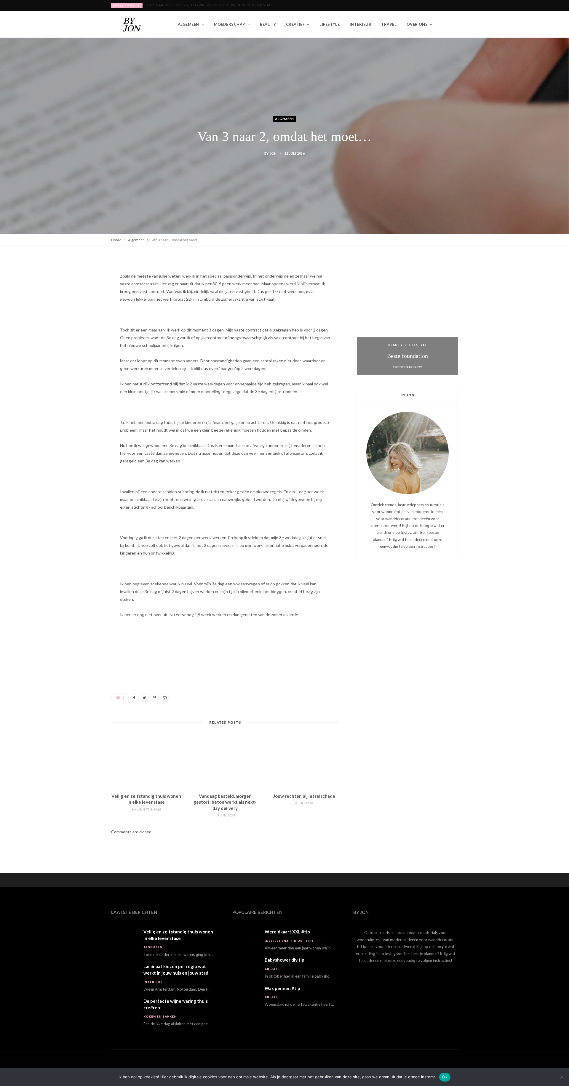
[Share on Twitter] (83, 295)
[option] (407, 316)
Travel (389, 24)
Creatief (295, 24)
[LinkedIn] (83, 326)
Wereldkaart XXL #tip (287, 931)
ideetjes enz (277, 940)
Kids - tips (304, 940)
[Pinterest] (83, 310)
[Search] (453, 24)
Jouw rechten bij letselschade (304, 796)
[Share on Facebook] (83, 280)
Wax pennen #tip (282, 988)
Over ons (417, 24)
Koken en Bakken (160, 1016)
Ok (444, 1076)
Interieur (360, 24)
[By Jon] (135, 24)
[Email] (83, 341)
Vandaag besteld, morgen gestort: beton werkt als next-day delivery (225, 802)
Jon (273, 153)
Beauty (268, 24)
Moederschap (229, 24)
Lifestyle (329, 24)
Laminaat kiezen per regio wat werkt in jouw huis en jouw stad (209, 5)
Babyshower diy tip (284, 959)
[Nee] (562, 1077)
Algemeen (188, 24)
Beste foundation (407, 356)
